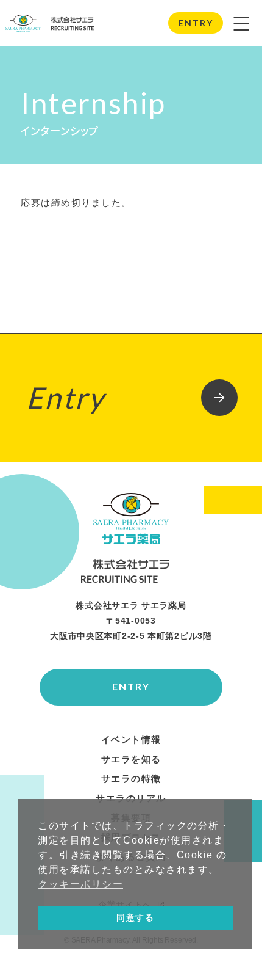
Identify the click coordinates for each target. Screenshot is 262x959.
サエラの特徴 (131, 779)
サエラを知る (131, 759)
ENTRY (196, 23)
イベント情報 (131, 740)
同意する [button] (135, 917)
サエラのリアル (131, 798)
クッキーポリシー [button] (80, 884)
